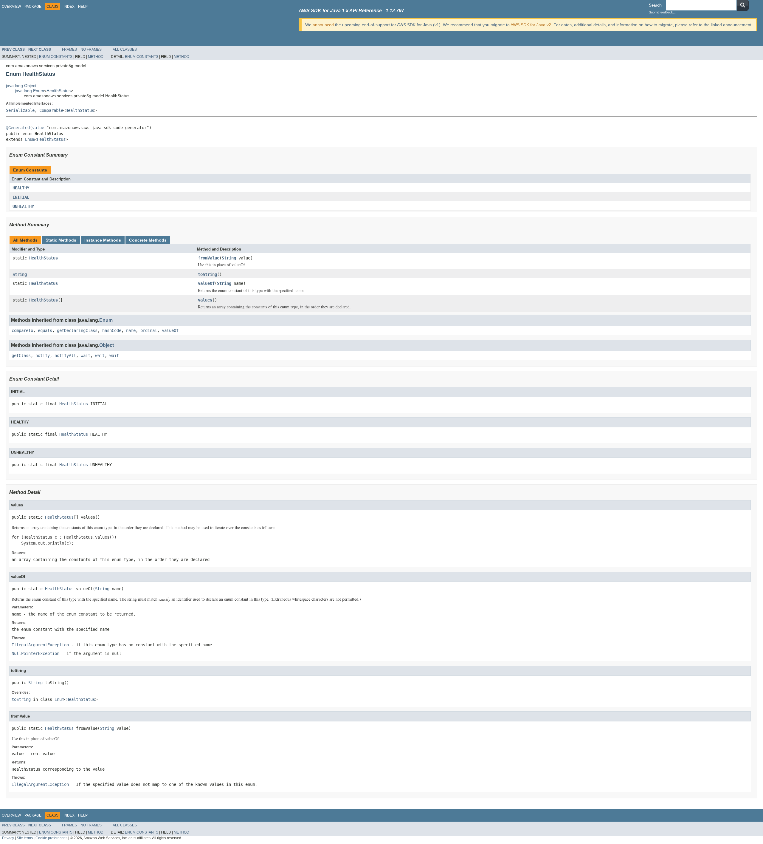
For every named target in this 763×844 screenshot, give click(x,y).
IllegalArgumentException (40, 644)
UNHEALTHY (23, 206)
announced (323, 24)
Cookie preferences (51, 838)
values (205, 300)
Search (655, 5)
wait (85, 355)
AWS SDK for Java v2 (531, 24)
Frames (69, 49)
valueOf (206, 283)
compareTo (22, 330)
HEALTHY (21, 188)
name (131, 330)
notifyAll (65, 355)
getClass (21, 355)
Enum (30, 139)
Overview (11, 6)
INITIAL (21, 197)
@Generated (18, 127)
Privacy (8, 838)
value (38, 127)
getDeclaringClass (77, 330)
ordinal (148, 330)
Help (83, 6)
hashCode (111, 330)
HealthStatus (58, 90)
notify (42, 355)
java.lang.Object (21, 85)
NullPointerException (35, 653)
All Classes (125, 49)
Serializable (20, 110)
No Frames (91, 49)
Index (69, 6)
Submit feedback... (662, 12)
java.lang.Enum (29, 90)
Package (32, 6)
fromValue (208, 258)
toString (207, 274)
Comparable (51, 110)
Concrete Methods (148, 240)
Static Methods (61, 240)
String (229, 258)
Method (95, 57)
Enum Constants (55, 57)
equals (45, 330)
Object (106, 345)
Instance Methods (102, 240)
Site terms (25, 838)
